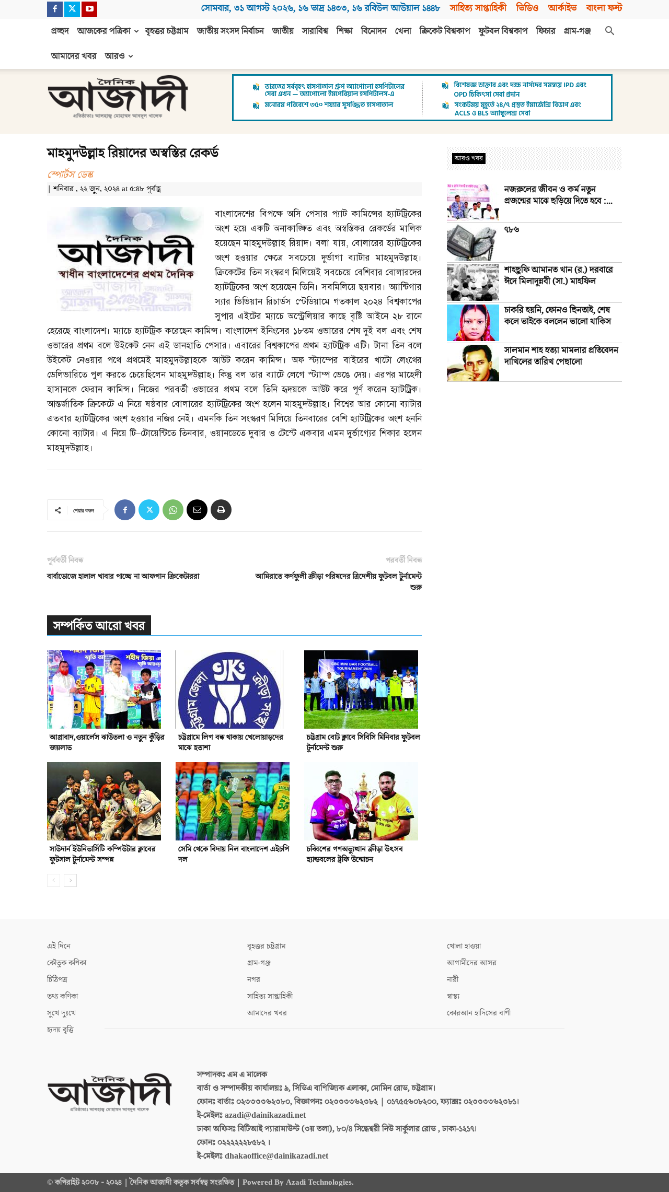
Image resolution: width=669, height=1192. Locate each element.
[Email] (197, 509)
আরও (115, 56)
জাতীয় (283, 31)
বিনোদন (374, 31)
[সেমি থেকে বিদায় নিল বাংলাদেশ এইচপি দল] (234, 801)
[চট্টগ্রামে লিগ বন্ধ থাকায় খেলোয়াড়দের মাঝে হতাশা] (234, 689)
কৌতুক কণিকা (66, 962)
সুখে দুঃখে (61, 1013)
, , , (320, 8)
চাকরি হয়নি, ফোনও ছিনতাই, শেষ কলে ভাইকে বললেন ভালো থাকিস (557, 316)
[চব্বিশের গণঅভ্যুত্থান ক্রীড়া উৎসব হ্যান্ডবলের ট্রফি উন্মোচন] (363, 801)
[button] (609, 32)
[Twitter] (72, 9)
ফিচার (546, 31)
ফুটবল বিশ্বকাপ (503, 31)
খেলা (403, 31)
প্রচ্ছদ (60, 31)
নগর (253, 979)
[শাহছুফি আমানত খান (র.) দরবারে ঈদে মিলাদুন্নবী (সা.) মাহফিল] (473, 282)
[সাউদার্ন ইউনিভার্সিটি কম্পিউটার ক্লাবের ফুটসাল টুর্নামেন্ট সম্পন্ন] (106, 801)
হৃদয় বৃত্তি (60, 1029)
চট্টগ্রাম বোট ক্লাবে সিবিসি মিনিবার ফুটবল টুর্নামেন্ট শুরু (363, 742)
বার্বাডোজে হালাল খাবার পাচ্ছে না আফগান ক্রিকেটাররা (123, 576)
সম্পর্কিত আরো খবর (99, 626)
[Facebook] (55, 9)
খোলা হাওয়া (464, 946)
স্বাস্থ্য (453, 996)
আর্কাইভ (562, 8)
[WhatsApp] (173, 509)
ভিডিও (527, 8)
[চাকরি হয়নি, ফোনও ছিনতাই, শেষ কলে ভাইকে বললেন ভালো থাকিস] (473, 323)
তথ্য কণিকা (62, 996)
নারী (452, 979)
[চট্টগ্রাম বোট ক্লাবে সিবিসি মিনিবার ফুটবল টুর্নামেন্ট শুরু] (363, 689)
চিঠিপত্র (57, 979)
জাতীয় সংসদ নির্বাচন (230, 31)
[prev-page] (53, 880)
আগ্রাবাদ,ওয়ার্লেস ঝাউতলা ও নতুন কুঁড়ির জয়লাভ (107, 742)
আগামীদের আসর (472, 962)
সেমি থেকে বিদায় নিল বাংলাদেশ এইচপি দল (233, 854)
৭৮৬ (512, 230)
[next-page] (70, 880)
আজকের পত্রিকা (104, 31)
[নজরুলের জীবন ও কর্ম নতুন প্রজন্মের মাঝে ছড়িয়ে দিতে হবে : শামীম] (473, 202)
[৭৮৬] (473, 242)
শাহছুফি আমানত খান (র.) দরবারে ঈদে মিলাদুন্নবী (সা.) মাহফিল (558, 276)
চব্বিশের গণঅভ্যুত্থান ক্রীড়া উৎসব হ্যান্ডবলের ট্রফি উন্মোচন (355, 854)
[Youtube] (89, 9)
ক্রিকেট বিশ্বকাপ (445, 31)
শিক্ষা (345, 31)
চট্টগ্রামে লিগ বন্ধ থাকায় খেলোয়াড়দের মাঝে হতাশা (230, 742)
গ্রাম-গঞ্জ (577, 31)
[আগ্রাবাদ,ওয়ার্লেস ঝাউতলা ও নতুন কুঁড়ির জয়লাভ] (106, 689)
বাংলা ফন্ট (604, 8)
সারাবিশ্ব (315, 31)
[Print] (221, 509)
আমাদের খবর (74, 56)
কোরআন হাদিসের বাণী (479, 1013)
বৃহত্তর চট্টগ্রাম (167, 31)
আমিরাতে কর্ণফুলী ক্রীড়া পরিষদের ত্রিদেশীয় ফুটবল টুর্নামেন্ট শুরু (339, 582)
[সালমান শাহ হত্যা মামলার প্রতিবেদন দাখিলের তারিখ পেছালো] (473, 363)
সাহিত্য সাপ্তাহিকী (478, 8)
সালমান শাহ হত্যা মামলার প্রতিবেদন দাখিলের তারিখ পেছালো (561, 356)
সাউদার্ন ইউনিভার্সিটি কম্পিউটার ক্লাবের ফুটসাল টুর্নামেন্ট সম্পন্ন (103, 854)
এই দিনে (59, 946)
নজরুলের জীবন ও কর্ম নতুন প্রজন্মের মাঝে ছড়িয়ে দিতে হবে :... (558, 195)
